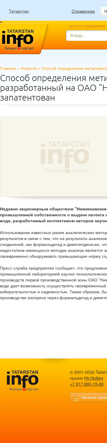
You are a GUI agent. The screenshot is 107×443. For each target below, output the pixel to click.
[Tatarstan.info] (28, 380)
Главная (8, 68)
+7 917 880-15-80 (87, 384)
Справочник (83, 11)
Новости (29, 68)
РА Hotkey (93, 378)
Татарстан (19, 11)
